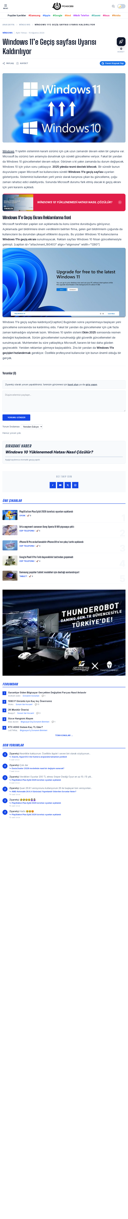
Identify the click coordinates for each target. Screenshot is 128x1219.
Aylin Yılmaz (21, 33)
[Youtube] (60, 485)
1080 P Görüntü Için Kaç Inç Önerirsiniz (30, 701)
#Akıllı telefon (81, 15)
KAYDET (24, 63)
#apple (46, 15)
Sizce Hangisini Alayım (20, 718)
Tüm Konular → (64, 735)
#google (57, 15)
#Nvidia (116, 15)
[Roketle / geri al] (121, 41)
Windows (24, 24)
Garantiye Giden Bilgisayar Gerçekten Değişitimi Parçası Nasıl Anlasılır (47, 692)
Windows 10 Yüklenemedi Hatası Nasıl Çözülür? (49, 452)
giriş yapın (91, 384)
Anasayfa (8, 24)
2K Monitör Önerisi (18, 709)
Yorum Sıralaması (11, 426)
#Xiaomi (96, 15)
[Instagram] (75, 485)
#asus (106, 15)
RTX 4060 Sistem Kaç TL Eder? (25, 727)
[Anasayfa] (62, 6)
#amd (68, 15)
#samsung (34, 15)
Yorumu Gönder (16, 417)
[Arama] (113, 6)
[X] (68, 485)
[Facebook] (53, 485)
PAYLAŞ (10, 63)
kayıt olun (73, 384)
